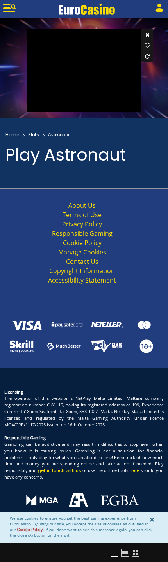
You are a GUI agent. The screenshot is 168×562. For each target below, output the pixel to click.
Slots (33, 135)
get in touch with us (59, 470)
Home (12, 135)
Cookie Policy (30, 529)
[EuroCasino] (87, 9)
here (134, 470)
